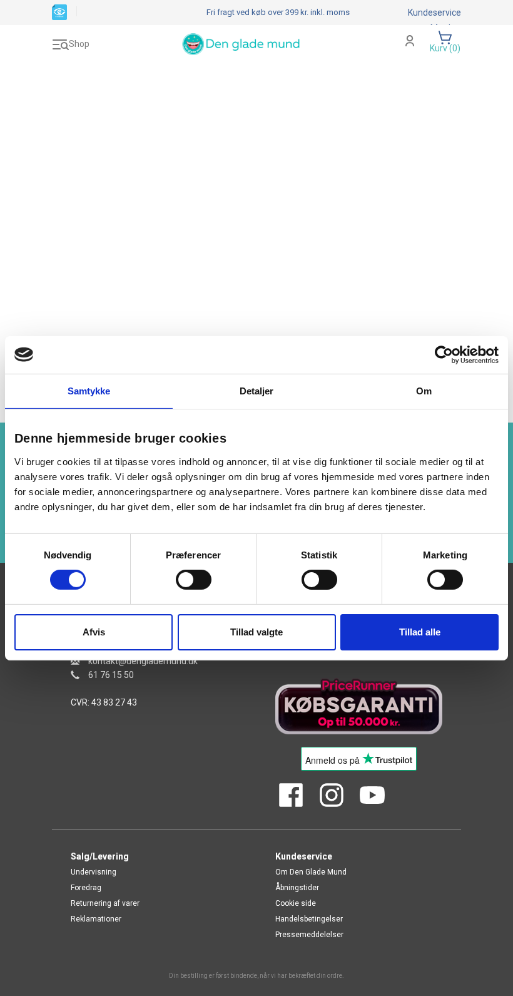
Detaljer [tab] (257, 390)
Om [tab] (424, 390)
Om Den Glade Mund (311, 872)
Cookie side (295, 903)
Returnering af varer (105, 903)
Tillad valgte (256, 632)
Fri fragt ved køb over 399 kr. (278, 12)
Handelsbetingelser (309, 919)
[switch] (193, 580)
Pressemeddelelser (309, 934)
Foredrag (86, 887)
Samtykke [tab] (89, 390)
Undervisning (93, 872)
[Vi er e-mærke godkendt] (59, 11)
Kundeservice (434, 13)
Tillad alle (419, 632)
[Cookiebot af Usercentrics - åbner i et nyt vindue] (444, 354)
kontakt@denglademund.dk (143, 661)
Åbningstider (297, 887)
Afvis (94, 632)
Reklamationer (96, 919)
